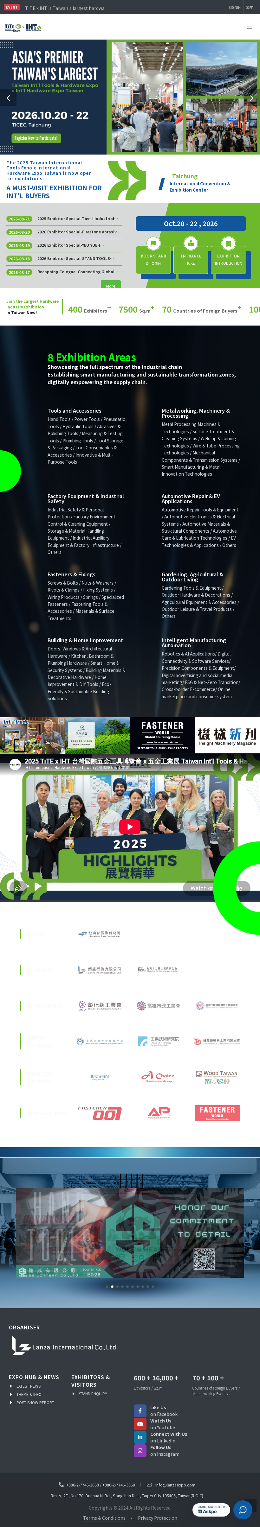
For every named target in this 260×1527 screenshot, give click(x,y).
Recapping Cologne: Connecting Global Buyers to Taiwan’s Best (75, 272)
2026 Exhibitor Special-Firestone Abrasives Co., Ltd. (79, 232)
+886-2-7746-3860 (118, 1485)
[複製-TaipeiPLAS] (130, 1233)
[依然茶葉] (93, 735)
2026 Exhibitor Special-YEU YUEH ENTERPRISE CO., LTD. (68, 245)
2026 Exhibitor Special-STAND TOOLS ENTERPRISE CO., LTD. (73, 258)
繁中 (250, 7)
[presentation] (5, 735)
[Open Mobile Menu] (249, 26)
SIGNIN (235, 7)
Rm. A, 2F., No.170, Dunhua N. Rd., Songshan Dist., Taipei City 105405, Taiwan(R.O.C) (127, 1496)
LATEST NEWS (28, 1386)
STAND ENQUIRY (93, 1393)
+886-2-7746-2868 (82, 1485)
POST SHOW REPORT (35, 1402)
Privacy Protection (157, 1518)
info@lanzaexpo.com (175, 1485)
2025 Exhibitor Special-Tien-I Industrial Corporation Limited (75, 218)
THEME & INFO (29, 1394)
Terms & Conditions (104, 1518)
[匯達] (158, 735)
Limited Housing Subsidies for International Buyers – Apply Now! (65, 7)
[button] (8, 97)
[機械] (223, 735)
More (110, 285)
